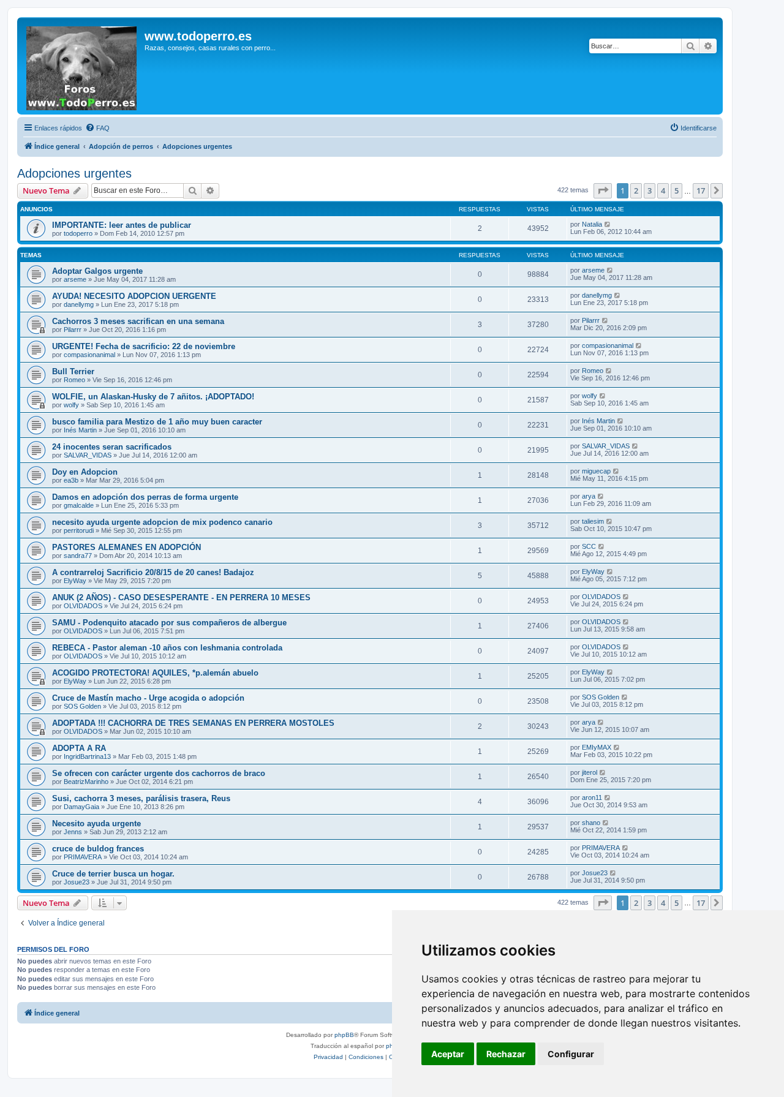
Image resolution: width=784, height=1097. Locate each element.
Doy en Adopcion (85, 472)
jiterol (589, 772)
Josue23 (76, 882)
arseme (75, 279)
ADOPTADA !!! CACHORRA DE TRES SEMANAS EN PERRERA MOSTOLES (193, 723)
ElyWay (75, 580)
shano (591, 822)
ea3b (71, 480)
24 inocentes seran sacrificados (112, 446)
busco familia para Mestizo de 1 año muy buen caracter (157, 421)
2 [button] (636, 190)
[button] (603, 190)
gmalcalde (79, 505)
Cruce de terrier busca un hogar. (113, 873)
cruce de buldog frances (98, 848)
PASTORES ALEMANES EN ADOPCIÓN (126, 547)
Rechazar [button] (506, 1054)
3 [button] (649, 190)
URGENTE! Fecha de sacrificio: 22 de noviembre (143, 346)
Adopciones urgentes (74, 173)
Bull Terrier (73, 371)
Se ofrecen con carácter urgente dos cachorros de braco (158, 773)
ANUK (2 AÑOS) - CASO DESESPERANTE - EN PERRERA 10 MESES (181, 597)
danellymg (79, 304)
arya (588, 496)
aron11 (592, 797)
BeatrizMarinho (86, 781)
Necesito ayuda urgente (96, 823)
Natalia (592, 224)
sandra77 (78, 555)
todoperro (78, 233)
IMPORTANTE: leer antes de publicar (121, 225)
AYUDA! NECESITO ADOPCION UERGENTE (134, 296)
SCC (589, 546)
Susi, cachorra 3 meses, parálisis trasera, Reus (141, 798)
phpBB (344, 1034)
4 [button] (663, 190)
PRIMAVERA (83, 857)
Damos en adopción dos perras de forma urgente (145, 497)
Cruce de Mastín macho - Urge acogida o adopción (148, 698)
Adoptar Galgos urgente (97, 271)
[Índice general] (82, 65)
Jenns (73, 831)
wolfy (71, 405)
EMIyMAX (596, 747)
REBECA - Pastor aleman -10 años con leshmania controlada (167, 647)
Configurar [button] (571, 1054)
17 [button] (700, 190)
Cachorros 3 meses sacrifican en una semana (138, 321)
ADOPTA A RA (79, 748)
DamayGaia (81, 806)
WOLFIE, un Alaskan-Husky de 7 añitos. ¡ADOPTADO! (153, 396)
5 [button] (676, 190)
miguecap (596, 471)
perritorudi (79, 530)
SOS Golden (82, 706)
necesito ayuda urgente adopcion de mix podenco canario (162, 522)
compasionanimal (89, 354)
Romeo (74, 379)
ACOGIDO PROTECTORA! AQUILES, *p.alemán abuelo (155, 672)
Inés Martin (80, 430)
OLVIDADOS (83, 605)
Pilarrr (72, 329)
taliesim (593, 521)
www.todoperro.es (198, 36)
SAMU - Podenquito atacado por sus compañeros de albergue (169, 622)
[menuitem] (97, 128)
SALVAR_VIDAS (87, 455)
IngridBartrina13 (87, 756)
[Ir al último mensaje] (608, 224)
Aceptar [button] (447, 1054)
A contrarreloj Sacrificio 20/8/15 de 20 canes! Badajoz (153, 572)
